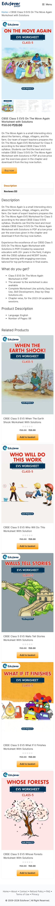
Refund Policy (37, 891)
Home (5, 12)
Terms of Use (22, 894)
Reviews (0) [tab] (10, 191)
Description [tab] (10, 185)
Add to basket (27, 437)
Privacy (35, 894)
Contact (24, 891)
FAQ (48, 891)
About (14, 891)
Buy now (9, 170)
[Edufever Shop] (11, 4)
